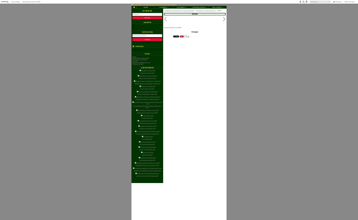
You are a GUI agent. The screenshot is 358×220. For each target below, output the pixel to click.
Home (134, 6)
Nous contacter (216, 7)
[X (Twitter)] (303, 2)
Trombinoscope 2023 (137, 64)
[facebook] (300, 2)
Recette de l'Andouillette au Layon (141, 62)
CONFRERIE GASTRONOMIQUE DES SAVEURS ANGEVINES (179, 11)
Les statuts (135, 61)
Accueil (146, 7)
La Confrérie (162, 7)
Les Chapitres (181, 7)
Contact (134, 57)
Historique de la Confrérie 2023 (140, 58)
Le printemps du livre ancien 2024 (206, 11)
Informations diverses (199, 7)
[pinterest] (306, 2)
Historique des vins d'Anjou (139, 59)
